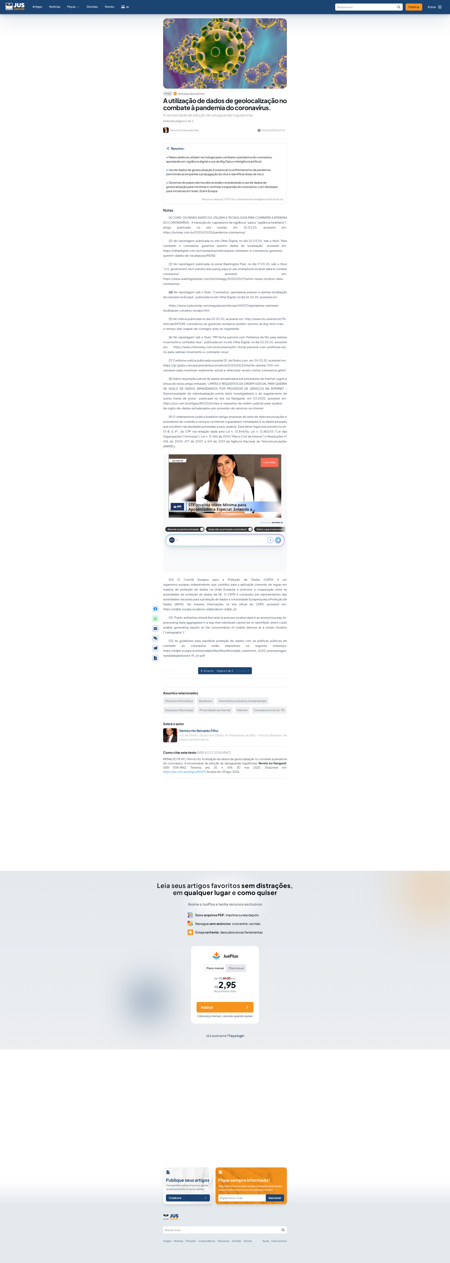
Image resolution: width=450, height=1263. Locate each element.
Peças (71, 6)
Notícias (54, 6)
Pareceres (224, 1241)
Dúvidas (92, 6)
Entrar (432, 7)
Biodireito (205, 701)
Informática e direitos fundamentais (242, 701)
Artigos (37, 6)
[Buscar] (399, 7)
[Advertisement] (225, 819)
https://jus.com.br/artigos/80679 (184, 771)
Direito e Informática (179, 701)
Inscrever (275, 1198)
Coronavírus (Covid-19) (269, 710)
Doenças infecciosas (179, 710)
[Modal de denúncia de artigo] (155, 648)
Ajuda (265, 1241)
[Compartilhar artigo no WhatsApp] (155, 618)
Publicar (413, 7)
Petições (191, 1241)
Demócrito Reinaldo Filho (198, 731)
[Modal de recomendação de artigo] (155, 628)
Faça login (236, 1036)
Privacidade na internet (215, 710)
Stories (109, 6)
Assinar (207, 1007)
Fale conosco (279, 1241)
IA (127, 7)
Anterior (209, 670)
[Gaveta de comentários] (155, 638)
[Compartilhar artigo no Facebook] (155, 608)
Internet (242, 710)
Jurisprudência (206, 1241)
